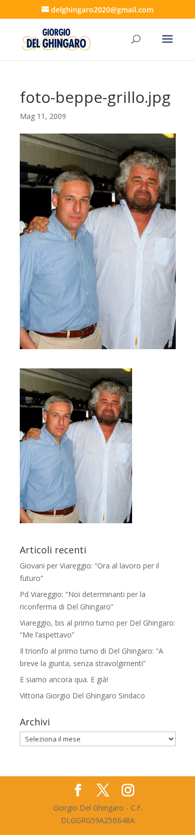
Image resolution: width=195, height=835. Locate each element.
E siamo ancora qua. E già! (64, 679)
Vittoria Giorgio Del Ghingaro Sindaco (82, 695)
